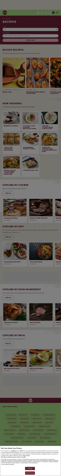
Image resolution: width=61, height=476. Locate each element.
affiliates (14, 450)
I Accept (30, 468)
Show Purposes (30, 473)
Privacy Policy (26, 455)
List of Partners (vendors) (7, 464)
